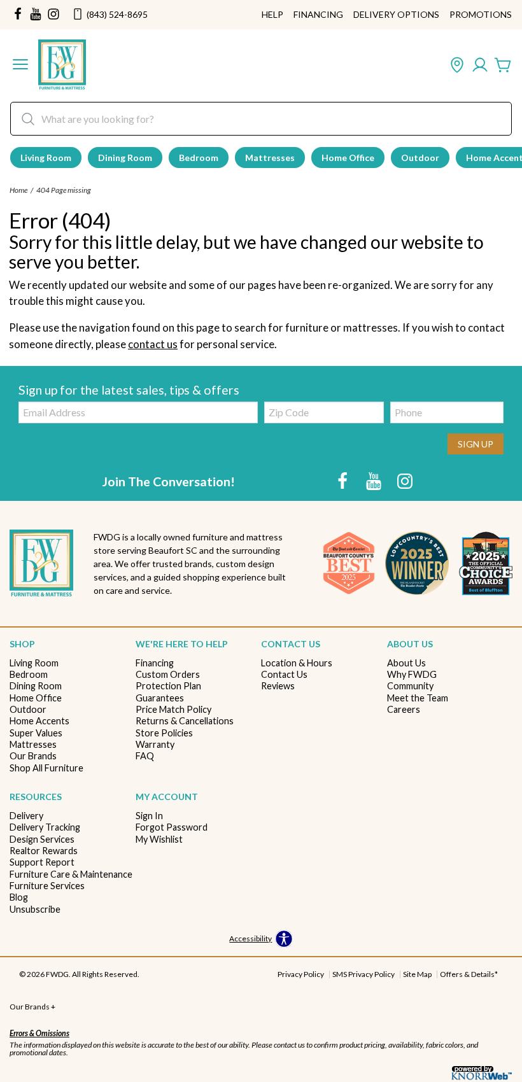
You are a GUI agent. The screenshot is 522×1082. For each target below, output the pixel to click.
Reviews (278, 685)
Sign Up (475, 444)
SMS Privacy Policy (363, 974)
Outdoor (420, 157)
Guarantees (160, 697)
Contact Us (284, 674)
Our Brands (33, 755)
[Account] (480, 65)
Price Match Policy (173, 709)
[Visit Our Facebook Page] (343, 480)
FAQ (145, 755)
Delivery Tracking (45, 827)
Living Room (45, 157)
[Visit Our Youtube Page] (374, 480)
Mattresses (270, 157)
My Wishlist (159, 839)
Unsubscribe (35, 909)
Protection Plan (168, 685)
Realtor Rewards (44, 850)
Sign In (149, 815)
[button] (20, 65)
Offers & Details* (469, 974)
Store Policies (164, 732)
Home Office (347, 157)
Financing (318, 14)
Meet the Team (417, 697)
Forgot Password (172, 827)
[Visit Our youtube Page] (35, 15)
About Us (406, 662)
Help (272, 14)
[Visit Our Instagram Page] (405, 480)
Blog (19, 897)
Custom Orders (168, 674)
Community (410, 685)
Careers (403, 709)
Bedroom (198, 157)
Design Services (42, 839)
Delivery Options (396, 14)
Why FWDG (412, 674)
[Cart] (503, 65)
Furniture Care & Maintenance (71, 874)
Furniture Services (47, 885)
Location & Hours (296, 662)
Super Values (36, 732)
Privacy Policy (301, 974)
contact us (153, 344)
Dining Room (125, 157)
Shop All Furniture (46, 767)
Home (18, 190)
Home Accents (39, 720)
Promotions (480, 14)
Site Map (417, 974)
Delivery (26, 815)
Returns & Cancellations (185, 720)
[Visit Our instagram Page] (53, 15)
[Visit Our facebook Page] (17, 15)
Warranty (155, 744)
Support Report (42, 862)
